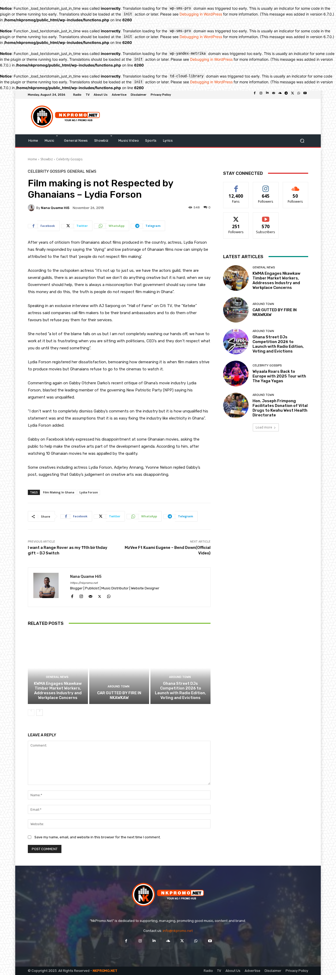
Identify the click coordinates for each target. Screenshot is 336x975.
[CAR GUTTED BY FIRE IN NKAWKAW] (119, 668)
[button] (302, 140)
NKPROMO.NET (105, 971)
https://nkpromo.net (84, 582)
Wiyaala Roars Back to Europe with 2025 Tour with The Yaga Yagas (279, 376)
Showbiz (46, 159)
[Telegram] (286, 94)
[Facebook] (254, 94)
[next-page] (39, 712)
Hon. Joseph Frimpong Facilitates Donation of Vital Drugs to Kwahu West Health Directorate (280, 408)
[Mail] (273, 94)
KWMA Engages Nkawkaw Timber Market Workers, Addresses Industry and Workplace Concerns (58, 690)
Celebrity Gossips (69, 159)
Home (32, 159)
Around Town (118, 686)
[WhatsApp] (299, 94)
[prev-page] (31, 712)
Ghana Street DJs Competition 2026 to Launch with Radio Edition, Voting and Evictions (180, 690)
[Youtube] (305, 94)
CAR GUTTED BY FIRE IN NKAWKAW (119, 695)
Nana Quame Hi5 (55, 208)
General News (81, 171)
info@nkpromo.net (178, 931)
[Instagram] (261, 94)
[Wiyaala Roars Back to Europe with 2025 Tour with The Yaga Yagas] (236, 373)
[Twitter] (292, 94)
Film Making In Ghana (58, 492)
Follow (266, 186)
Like (236, 186)
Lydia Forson (89, 492)
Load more (264, 427)
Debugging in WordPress (201, 14)
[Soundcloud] (280, 94)
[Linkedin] (267, 94)
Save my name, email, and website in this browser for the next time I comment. (97, 837)
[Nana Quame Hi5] (32, 207)
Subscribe (266, 216)
